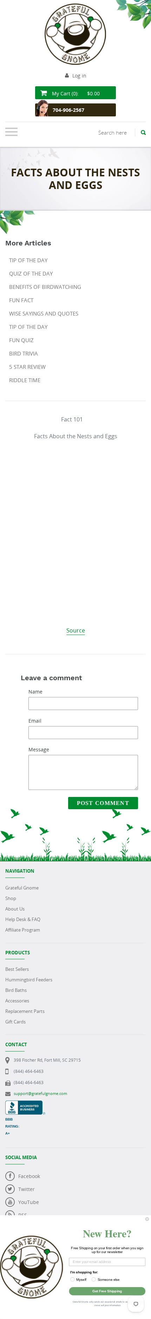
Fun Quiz (21, 340)
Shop (10, 898)
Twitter (26, 1189)
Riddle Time (24, 380)
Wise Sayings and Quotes (43, 313)
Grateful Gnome (22, 888)
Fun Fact (21, 300)
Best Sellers (17, 969)
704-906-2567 (68, 110)
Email (34, 720)
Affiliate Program (22, 930)
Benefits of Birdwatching (45, 286)
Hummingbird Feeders (28, 979)
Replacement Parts (25, 1011)
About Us (15, 909)
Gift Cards (15, 1022)
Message (38, 749)
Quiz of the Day (31, 273)
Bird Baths (16, 990)
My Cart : (75, 93)
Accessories (17, 1000)
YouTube (28, 1202)
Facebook (29, 1176)
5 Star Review (27, 366)
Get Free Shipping (107, 1291)
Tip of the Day (28, 260)
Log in (79, 75)
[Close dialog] (147, 1219)
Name (35, 691)
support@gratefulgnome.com (40, 1093)
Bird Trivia (23, 353)
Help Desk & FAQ (22, 919)
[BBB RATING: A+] (25, 1104)
